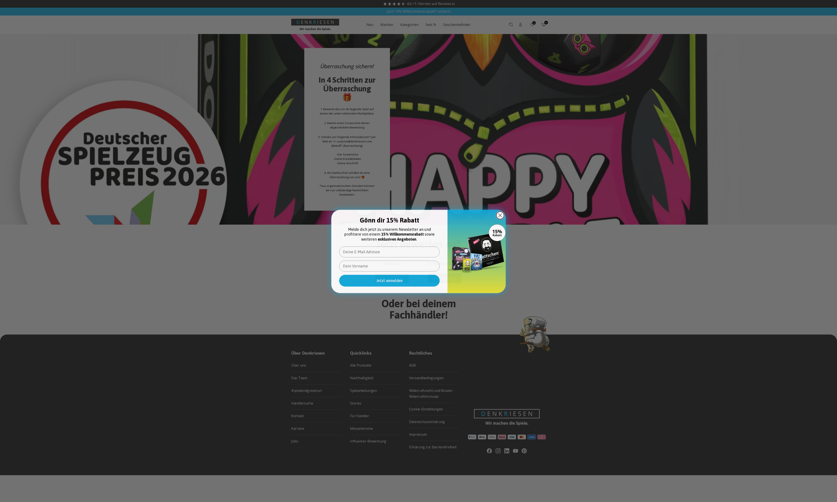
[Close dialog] (500, 215)
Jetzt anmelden (389, 280)
